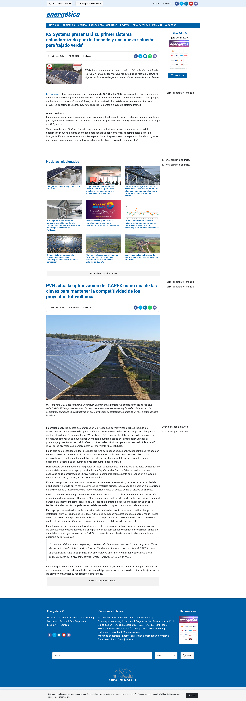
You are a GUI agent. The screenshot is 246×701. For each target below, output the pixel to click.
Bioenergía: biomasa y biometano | (116, 621)
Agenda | (75, 617)
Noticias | (52, 617)
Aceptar (192, 695)
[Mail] (196, 4)
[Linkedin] (186, 4)
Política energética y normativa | (153, 635)
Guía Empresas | (78, 621)
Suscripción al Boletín (61, 3)
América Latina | (126, 617)
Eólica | (102, 628)
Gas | (137, 628)
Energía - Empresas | (157, 624)
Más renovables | (132, 632)
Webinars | (53, 621)
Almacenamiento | (107, 617)
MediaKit (156, 3)
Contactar (167, 3)
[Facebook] (177, 4)
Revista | (64, 621)
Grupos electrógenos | (153, 628)
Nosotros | (64, 624)
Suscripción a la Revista (90, 3)
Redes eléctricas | (107, 639)
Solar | (121, 639)
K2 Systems (52, 94)
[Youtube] (191, 4)
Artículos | (63, 617)
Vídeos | (130, 639)
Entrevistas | (87, 617)
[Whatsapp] (150, 56)
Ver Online (179, 75)
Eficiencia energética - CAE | (129, 624)
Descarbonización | (163, 621)
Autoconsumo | (144, 617)
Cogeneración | (144, 621)
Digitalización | (105, 624)
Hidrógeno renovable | (110, 632)
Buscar (188, 655)
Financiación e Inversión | (120, 628)
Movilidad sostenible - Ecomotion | (116, 635)
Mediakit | (52, 624)
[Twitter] (182, 4)
